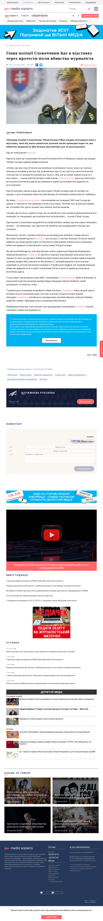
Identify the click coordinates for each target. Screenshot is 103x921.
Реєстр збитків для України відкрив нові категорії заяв (29, 595)
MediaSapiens (28, 2)
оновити (90, 437)
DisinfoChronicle (75, 2)
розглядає (80, 306)
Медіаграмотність (15, 21)
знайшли (32, 254)
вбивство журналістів (43, 375)
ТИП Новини (12, 375)
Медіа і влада (15, 45)
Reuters (31, 152)
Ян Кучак (43, 379)
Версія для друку (90, 65)
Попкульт (64, 21)
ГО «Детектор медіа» (55, 881)
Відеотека (51, 875)
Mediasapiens (53, 867)
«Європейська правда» (28, 200)
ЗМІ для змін (59, 2)
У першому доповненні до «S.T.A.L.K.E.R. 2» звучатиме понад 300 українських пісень (41, 600)
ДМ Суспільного (44, 2)
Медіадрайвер (91, 2)
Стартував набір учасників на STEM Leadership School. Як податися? (34, 581)
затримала (22, 297)
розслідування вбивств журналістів (22, 379)
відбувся (40, 238)
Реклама (51, 852)
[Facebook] (37, 65)
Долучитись (51, 340)
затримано (67, 290)
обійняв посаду (66, 178)
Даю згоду (51, 917)
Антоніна (51, 879)
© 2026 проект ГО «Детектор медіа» (82, 856)
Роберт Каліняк (67, 277)
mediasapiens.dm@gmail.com (84, 858)
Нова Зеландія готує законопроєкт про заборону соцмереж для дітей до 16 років (40, 651)
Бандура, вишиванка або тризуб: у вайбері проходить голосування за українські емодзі (43, 585)
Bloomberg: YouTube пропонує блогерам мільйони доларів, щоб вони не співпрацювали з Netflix (47, 590)
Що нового (11, 16)
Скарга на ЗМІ (90, 16)
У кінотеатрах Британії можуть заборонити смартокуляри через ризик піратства (40, 675)
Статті (25, 16)
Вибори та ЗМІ (53, 877)
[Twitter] (41, 65)
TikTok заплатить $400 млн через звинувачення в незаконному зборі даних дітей (40, 683)
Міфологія (31, 21)
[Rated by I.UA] (45, 893)
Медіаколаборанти (79, 21)
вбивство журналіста (77, 375)
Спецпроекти (40, 16)
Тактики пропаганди (47, 21)
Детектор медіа (12, 2)
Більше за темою (17, 773)
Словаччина (60, 375)
